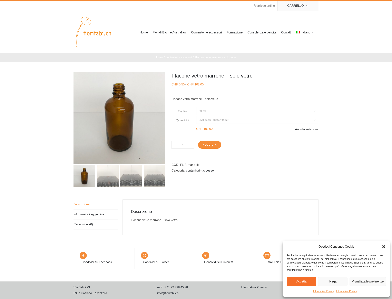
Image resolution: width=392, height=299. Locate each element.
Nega (332, 281)
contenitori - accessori (200, 170)
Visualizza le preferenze (368, 281)
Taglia (182, 111)
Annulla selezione (306, 129)
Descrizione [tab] (81, 204)
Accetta (301, 281)
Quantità (182, 120)
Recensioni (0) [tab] (83, 224)
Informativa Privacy (323, 291)
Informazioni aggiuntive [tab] (89, 214)
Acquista (210, 144)
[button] (384, 247)
